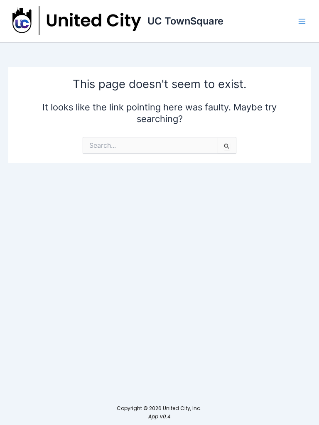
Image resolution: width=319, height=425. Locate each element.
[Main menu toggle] (302, 21)
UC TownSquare (185, 21)
